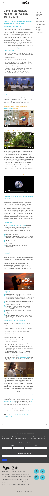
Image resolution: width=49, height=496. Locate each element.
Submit (4, 459)
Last (18, 449)
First (7, 449)
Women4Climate (8, 108)
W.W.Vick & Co (16, 484)
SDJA (7, 484)
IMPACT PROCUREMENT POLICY (24, 491)
